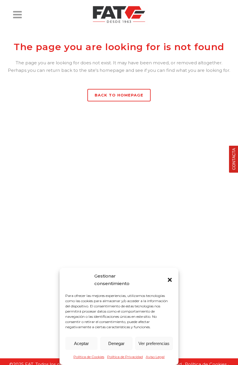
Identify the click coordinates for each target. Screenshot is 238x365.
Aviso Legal (155, 357)
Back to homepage (119, 95)
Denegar (116, 343)
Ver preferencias (154, 343)
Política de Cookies (88, 357)
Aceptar (81, 343)
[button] (170, 280)
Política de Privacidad (125, 357)
